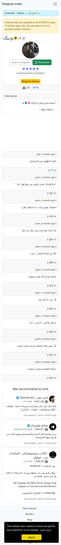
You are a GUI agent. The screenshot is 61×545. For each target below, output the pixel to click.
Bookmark (44, 62)
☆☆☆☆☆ (30, 68)
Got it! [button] (32, 537)
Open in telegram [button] (20, 62)
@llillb (36, 87)
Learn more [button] (45, 530)
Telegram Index (12, 4)
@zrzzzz (27, 461)
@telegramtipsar (23, 429)
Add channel (29, 508)
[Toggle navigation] (55, 4)
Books (21, 13)
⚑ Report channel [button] (30, 81)
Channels (10, 13)
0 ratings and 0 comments (30, 72)
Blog (29, 519)
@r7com (27, 401)
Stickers (29, 514)
